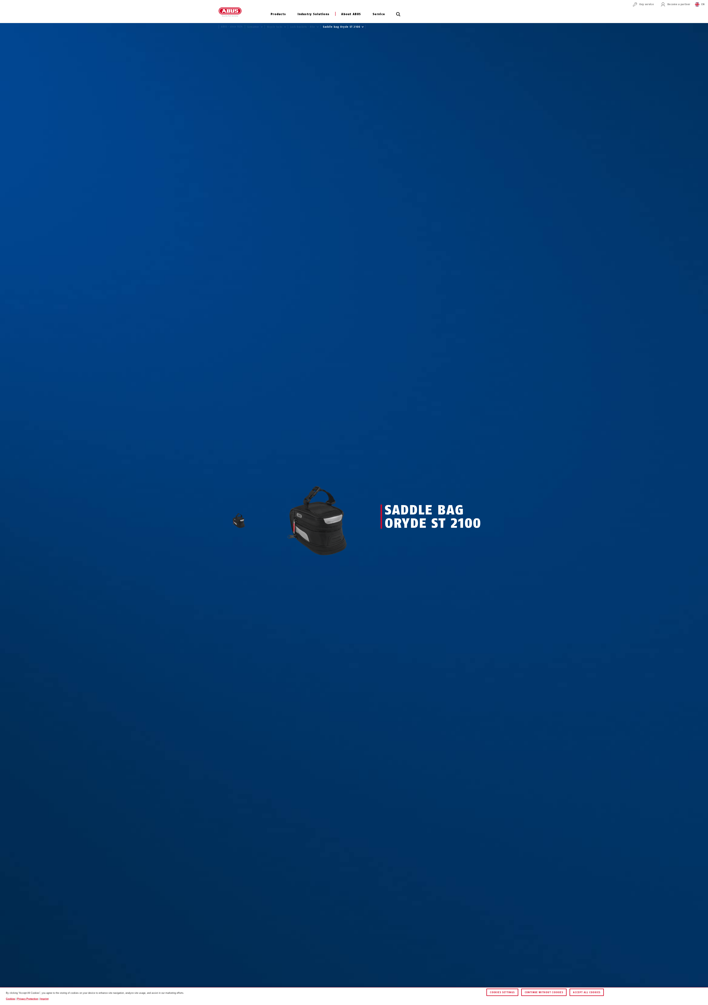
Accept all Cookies (586, 992)
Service (379, 14)
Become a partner (678, 4)
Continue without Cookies (544, 992)
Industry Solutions (313, 14)
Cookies (10, 998)
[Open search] (398, 16)
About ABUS (351, 14)
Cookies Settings (502, 992)
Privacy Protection (27, 998)
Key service (646, 4)
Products (278, 14)
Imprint (44, 998)
